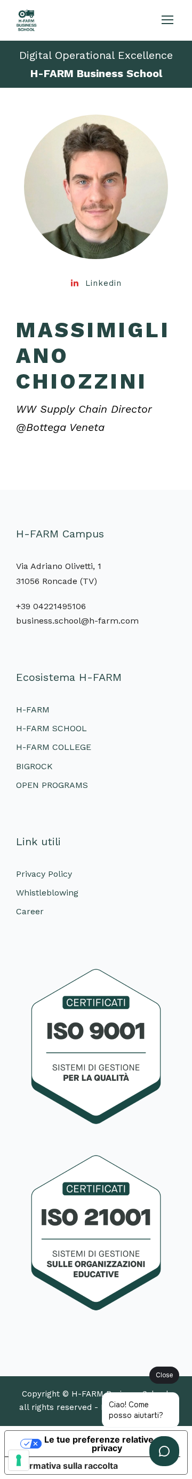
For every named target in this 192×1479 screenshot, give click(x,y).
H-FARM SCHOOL (51, 728)
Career (30, 911)
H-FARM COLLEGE (53, 747)
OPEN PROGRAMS (52, 785)
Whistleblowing (47, 893)
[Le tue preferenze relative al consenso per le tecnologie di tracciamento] (19, 1460)
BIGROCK (34, 766)
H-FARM (33, 709)
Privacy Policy (44, 874)
